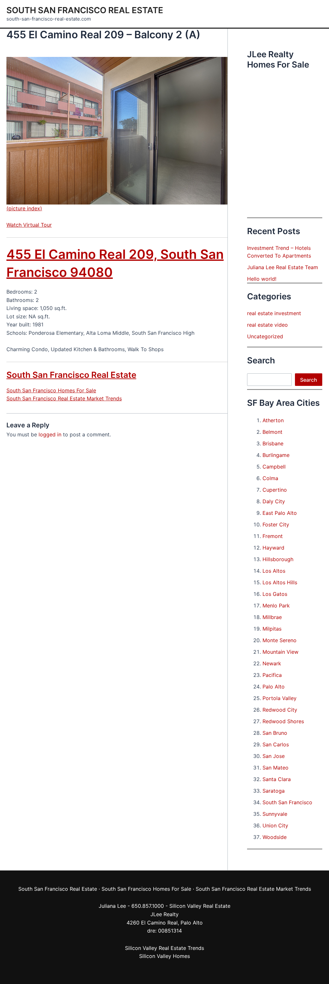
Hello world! (261, 279)
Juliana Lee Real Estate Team (282, 267)
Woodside (274, 837)
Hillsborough (277, 559)
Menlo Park (276, 605)
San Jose (273, 756)
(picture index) (24, 208)
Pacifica (272, 675)
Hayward (273, 547)
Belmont (272, 432)
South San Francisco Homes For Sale (51, 390)
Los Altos (273, 571)
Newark (271, 663)
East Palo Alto (279, 513)
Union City (275, 825)
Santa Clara (276, 779)
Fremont (272, 536)
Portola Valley (279, 698)
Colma (270, 478)
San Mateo (275, 767)
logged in (50, 434)
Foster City (275, 524)
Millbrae (272, 617)
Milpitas (271, 628)
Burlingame (275, 455)
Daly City (273, 501)
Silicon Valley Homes (164, 956)
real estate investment (274, 313)
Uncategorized (265, 336)
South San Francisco (287, 802)
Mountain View (280, 652)
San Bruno (274, 733)
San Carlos (275, 744)
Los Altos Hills (279, 582)
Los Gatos (274, 594)
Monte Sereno (279, 640)
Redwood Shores (283, 721)
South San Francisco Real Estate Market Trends (64, 398)
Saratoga (273, 791)
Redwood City (279, 709)
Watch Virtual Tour (29, 225)
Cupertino (274, 490)
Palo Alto (273, 686)
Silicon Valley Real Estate (199, 906)
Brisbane (272, 443)
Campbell (274, 466)
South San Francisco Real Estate (84, 10)
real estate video (267, 325)
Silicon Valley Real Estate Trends (164, 948)
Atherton (273, 420)
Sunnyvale (274, 814)
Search (308, 380)
